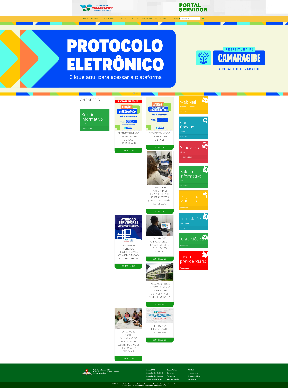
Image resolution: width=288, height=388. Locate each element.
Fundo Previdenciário (144, 18)
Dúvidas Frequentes (109, 18)
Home (85, 18)
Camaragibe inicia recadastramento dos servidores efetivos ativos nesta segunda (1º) (159, 290)
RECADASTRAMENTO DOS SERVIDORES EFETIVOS (159, 136)
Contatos (175, 18)
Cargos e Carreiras (126, 18)
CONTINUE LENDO (128, 150)
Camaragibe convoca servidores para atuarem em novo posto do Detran (128, 252)
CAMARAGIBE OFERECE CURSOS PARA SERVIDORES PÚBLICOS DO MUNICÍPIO (159, 245)
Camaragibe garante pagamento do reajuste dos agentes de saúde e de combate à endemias (128, 341)
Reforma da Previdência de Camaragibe (159, 329)
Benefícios (95, 18)
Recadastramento (161, 18)
